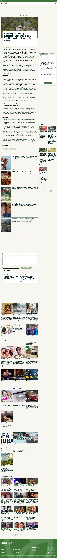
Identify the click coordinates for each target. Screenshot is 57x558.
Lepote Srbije (7, 47)
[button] (33, 47)
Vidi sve (47, 83)
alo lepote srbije (12, 148)
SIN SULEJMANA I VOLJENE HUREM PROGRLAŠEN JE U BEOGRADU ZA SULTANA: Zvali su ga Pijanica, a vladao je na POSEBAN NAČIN (27, 278)
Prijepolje (5, 148)
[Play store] (51, 549)
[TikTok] (53, 543)
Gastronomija (16, 549)
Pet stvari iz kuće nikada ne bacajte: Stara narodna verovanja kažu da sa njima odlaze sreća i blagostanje (24, 157)
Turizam (3, 552)
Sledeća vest (23, 274)
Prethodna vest (7, 274)
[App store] (51, 553)
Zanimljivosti (16, 550)
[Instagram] (55, 543)
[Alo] (2, 0)
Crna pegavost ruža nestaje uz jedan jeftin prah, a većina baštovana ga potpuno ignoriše (43, 135)
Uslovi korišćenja (36, 547)
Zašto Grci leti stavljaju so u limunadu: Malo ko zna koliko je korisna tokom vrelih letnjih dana (52, 157)
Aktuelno (3, 550)
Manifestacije (16, 552)
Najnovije (3, 549)
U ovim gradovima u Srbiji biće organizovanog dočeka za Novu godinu (11, 277)
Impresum (34, 550)
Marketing (34, 549)
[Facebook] (51, 543)
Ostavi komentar (26, 267)
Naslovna (3, 547)
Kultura (15, 547)
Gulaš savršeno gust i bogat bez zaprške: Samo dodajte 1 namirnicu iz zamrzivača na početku (23, 172)
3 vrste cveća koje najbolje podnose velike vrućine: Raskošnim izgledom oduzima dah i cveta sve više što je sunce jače (43, 159)
